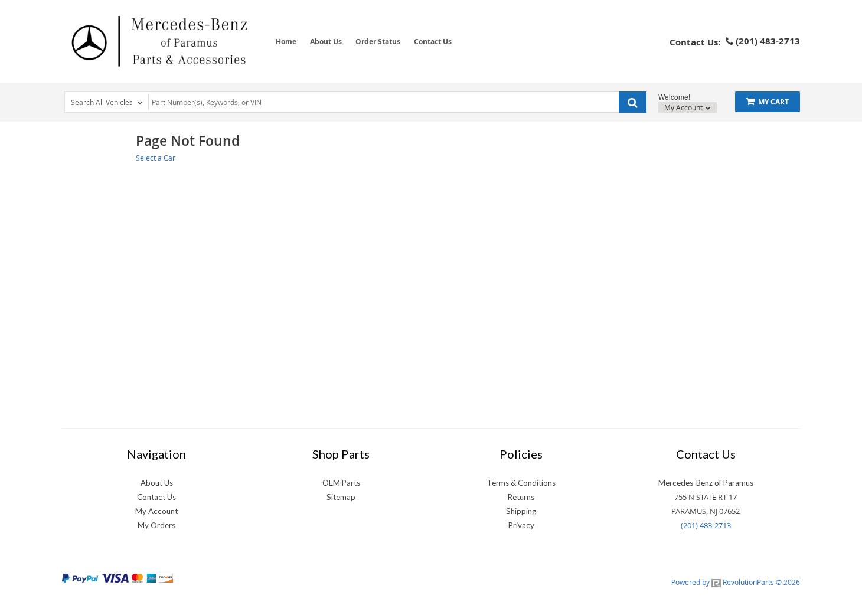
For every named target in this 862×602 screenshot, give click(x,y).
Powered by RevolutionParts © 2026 (735, 582)
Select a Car (155, 157)
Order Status (377, 42)
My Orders (156, 525)
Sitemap (340, 497)
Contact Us (433, 42)
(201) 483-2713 (706, 525)
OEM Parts (341, 483)
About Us (326, 42)
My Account (684, 107)
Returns (521, 497)
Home (286, 42)
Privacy (521, 525)
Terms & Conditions (521, 483)
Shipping (521, 511)
